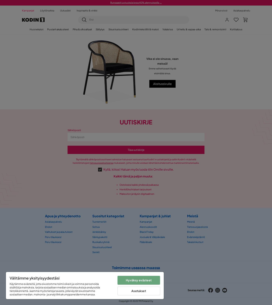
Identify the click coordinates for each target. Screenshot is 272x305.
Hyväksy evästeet (139, 280)
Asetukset (138, 291)
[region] (85, 285)
